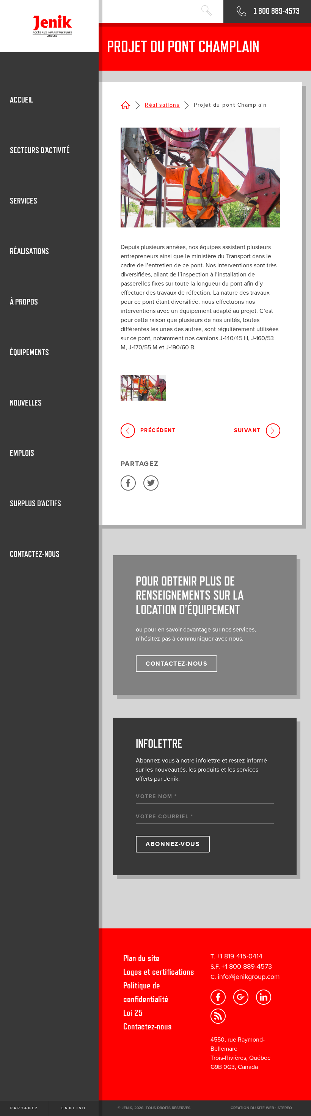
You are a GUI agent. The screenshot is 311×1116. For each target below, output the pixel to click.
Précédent (158, 430)
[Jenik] (49, 26)
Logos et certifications (158, 971)
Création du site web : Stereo (261, 1108)
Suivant (247, 430)
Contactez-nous (147, 1026)
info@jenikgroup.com (249, 976)
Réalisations (162, 105)
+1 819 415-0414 (239, 956)
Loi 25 (133, 1012)
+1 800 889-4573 (246, 966)
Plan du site (141, 957)
